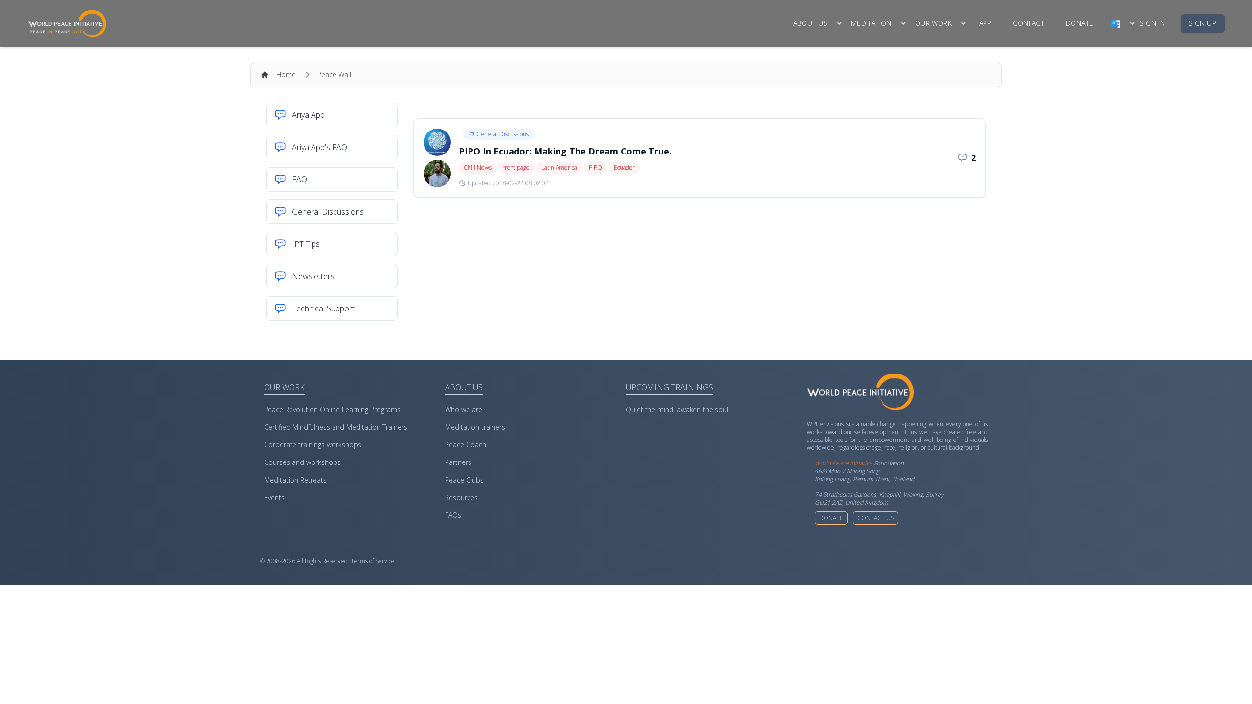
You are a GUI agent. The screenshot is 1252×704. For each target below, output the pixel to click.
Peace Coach (465, 444)
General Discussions (502, 134)
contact (1028, 23)
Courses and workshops (302, 462)
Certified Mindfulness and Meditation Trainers (335, 427)
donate (1079, 23)
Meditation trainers (475, 427)
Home (286, 74)
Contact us (875, 518)
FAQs (453, 515)
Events (274, 497)
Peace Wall (334, 74)
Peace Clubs (464, 479)
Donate (831, 518)
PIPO (595, 167)
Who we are (463, 409)
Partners (458, 462)
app (985, 23)
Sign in (1152, 23)
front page (516, 167)
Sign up (1202, 23)
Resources (461, 497)
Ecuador (624, 167)
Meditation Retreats (295, 479)
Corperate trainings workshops (312, 444)
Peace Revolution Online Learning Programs (332, 409)
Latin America (559, 167)
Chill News (478, 167)
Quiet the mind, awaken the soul (677, 409)
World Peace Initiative (843, 463)
